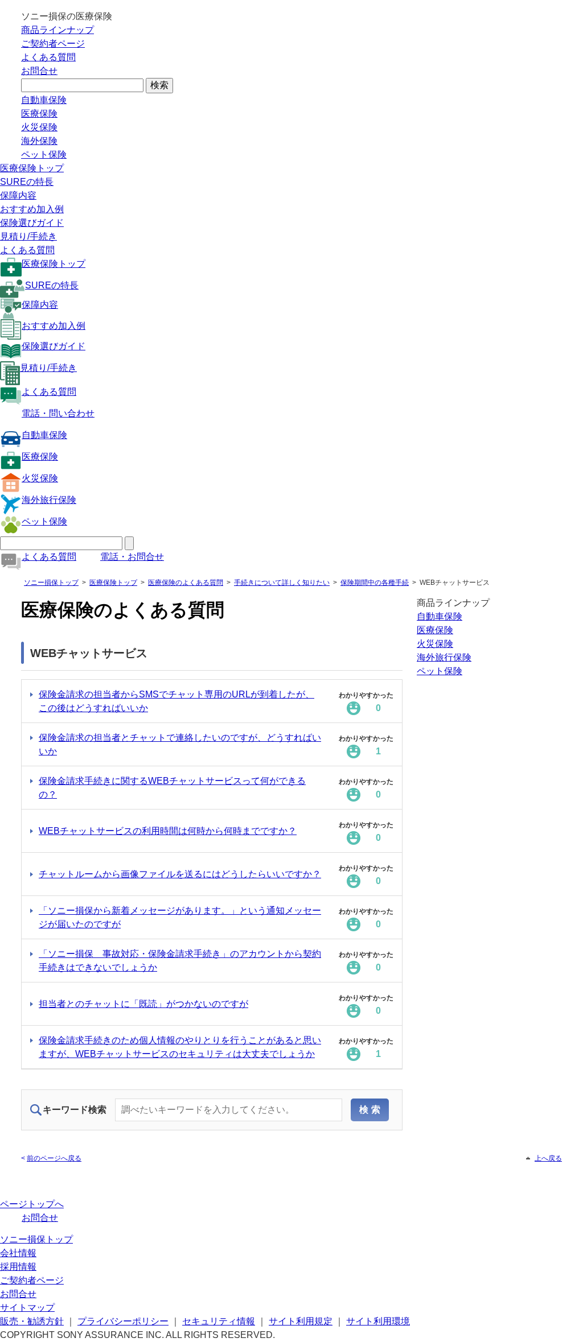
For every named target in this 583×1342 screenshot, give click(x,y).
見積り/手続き (28, 236)
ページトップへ (32, 1204)
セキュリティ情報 (218, 1321)
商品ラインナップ (57, 30)
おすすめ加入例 (32, 209)
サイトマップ (27, 1307)
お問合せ (39, 71)
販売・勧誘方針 (32, 1321)
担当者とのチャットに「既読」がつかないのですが (143, 1004)
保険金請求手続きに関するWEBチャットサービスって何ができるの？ (172, 787)
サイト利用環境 (378, 1321)
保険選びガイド (32, 223)
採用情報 (18, 1266)
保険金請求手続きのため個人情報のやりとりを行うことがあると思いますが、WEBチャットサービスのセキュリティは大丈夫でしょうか (180, 1047)
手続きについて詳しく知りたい (282, 583)
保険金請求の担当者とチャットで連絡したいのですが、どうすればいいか (180, 744)
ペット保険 (44, 154)
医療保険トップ (32, 168)
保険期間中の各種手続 (374, 583)
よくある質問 (48, 57)
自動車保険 (44, 100)
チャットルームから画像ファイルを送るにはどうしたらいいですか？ (180, 874)
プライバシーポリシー (123, 1321)
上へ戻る (548, 1158)
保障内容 (18, 195)
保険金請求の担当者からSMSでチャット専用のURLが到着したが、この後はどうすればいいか (176, 701)
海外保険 (39, 141)
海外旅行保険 (49, 500)
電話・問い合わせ (58, 413)
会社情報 (18, 1253)
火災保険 (39, 127)
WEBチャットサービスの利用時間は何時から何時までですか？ (168, 831)
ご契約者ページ (53, 43)
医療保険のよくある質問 (185, 583)
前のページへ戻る (54, 1158)
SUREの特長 (27, 182)
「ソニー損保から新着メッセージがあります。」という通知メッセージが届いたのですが (180, 917)
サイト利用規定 (300, 1321)
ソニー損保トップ (51, 583)
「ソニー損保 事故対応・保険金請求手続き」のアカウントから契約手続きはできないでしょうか (180, 960)
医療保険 (39, 113)
